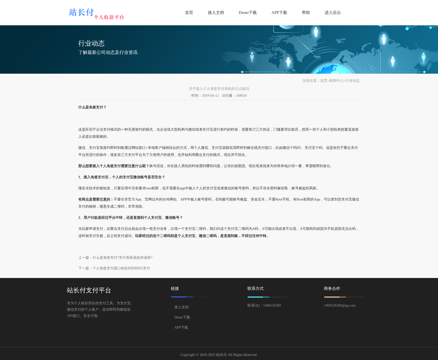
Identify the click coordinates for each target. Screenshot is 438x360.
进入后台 (333, 12)
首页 (189, 12)
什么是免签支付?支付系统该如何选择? (122, 257)
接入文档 (216, 12)
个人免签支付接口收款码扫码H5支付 (121, 268)
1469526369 (272, 305)
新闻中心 (336, 81)
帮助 (306, 12)
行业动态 (352, 81)
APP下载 (279, 12)
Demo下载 (248, 12)
